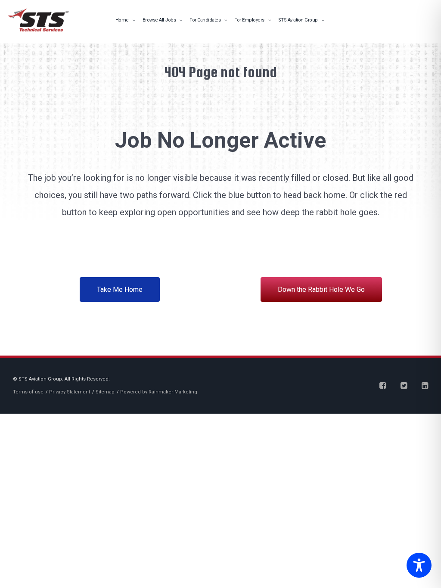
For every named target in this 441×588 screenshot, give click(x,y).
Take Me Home (120, 289)
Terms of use (28, 392)
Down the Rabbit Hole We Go (321, 289)
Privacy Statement (69, 392)
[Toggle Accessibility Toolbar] (416, 566)
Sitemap (105, 392)
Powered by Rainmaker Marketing (158, 392)
